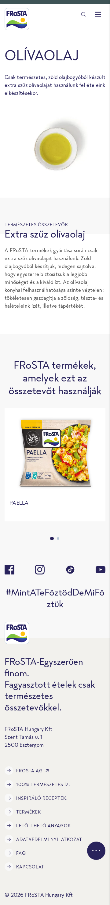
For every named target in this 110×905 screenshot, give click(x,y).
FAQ (21, 853)
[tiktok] (70, 569)
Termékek (28, 812)
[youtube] (100, 569)
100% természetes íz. (43, 784)
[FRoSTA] (17, 19)
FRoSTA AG (29, 771)
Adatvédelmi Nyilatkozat (49, 839)
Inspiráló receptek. (42, 798)
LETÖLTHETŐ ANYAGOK (43, 825)
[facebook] (9, 569)
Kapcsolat (30, 867)
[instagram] (40, 569)
